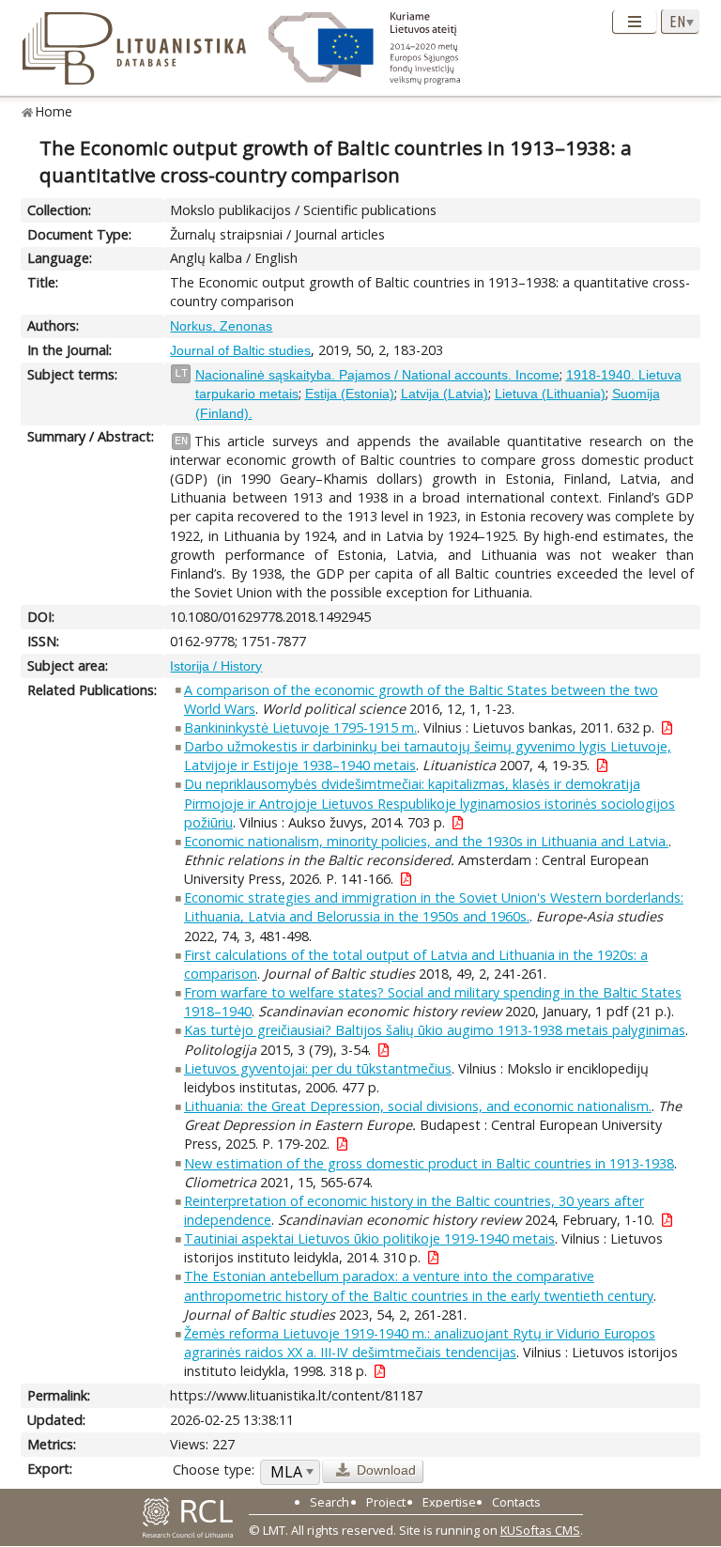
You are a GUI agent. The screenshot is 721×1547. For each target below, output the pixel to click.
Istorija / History (216, 665)
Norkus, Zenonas (221, 325)
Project (386, 1501)
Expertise (449, 1501)
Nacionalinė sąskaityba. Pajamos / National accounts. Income (377, 374)
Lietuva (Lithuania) (550, 393)
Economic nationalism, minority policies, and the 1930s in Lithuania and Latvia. (426, 841)
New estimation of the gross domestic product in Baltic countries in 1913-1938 (429, 1163)
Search (329, 1501)
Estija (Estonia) (349, 393)
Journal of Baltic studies (240, 350)
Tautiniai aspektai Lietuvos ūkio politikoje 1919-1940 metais (369, 1238)
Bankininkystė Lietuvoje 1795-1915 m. (300, 727)
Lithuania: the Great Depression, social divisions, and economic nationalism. (418, 1106)
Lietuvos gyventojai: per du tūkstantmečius (318, 1068)
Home (54, 111)
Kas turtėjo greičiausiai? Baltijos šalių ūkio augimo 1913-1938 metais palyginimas (434, 1030)
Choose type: (213, 1469)
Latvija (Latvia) (444, 393)
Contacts (516, 1501)
